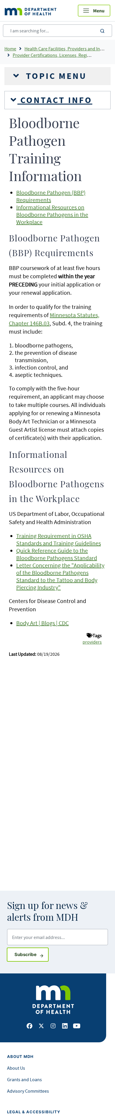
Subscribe (31, 954)
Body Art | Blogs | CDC (42, 623)
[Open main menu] (94, 10)
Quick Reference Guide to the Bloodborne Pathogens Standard (56, 554)
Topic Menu (55, 76)
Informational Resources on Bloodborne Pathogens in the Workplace (52, 214)
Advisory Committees (28, 1091)
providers (92, 642)
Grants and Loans (24, 1079)
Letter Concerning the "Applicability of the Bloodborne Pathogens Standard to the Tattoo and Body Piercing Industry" (60, 576)
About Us (16, 1068)
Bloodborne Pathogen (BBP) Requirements (51, 196)
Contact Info (54, 100)
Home (10, 49)
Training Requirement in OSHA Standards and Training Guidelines (58, 539)
